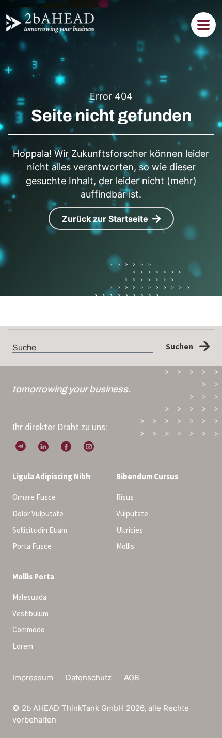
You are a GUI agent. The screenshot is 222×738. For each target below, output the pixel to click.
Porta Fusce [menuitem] (32, 546)
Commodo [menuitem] (28, 629)
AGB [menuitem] (131, 677)
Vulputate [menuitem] (132, 513)
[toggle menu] (203, 24)
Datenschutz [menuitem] (89, 677)
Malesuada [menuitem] (29, 597)
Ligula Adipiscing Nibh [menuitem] (51, 476)
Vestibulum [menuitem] (30, 613)
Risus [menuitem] (125, 497)
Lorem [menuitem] (22, 646)
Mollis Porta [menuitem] (33, 576)
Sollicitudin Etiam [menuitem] (39, 530)
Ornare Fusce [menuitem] (34, 497)
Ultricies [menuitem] (129, 530)
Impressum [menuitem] (32, 677)
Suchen (179, 346)
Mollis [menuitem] (125, 546)
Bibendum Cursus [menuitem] (147, 476)
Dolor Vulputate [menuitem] (38, 513)
